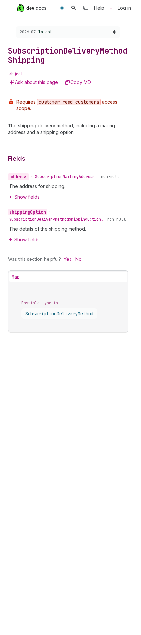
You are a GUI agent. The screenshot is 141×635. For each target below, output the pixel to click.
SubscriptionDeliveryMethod (59, 314)
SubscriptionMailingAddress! (66, 176)
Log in (124, 7)
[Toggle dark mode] (85, 8)
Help (99, 7)
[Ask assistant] (62, 8)
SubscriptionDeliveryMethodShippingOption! (56, 219)
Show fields (27, 197)
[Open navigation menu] (8, 8)
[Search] (73, 8)
